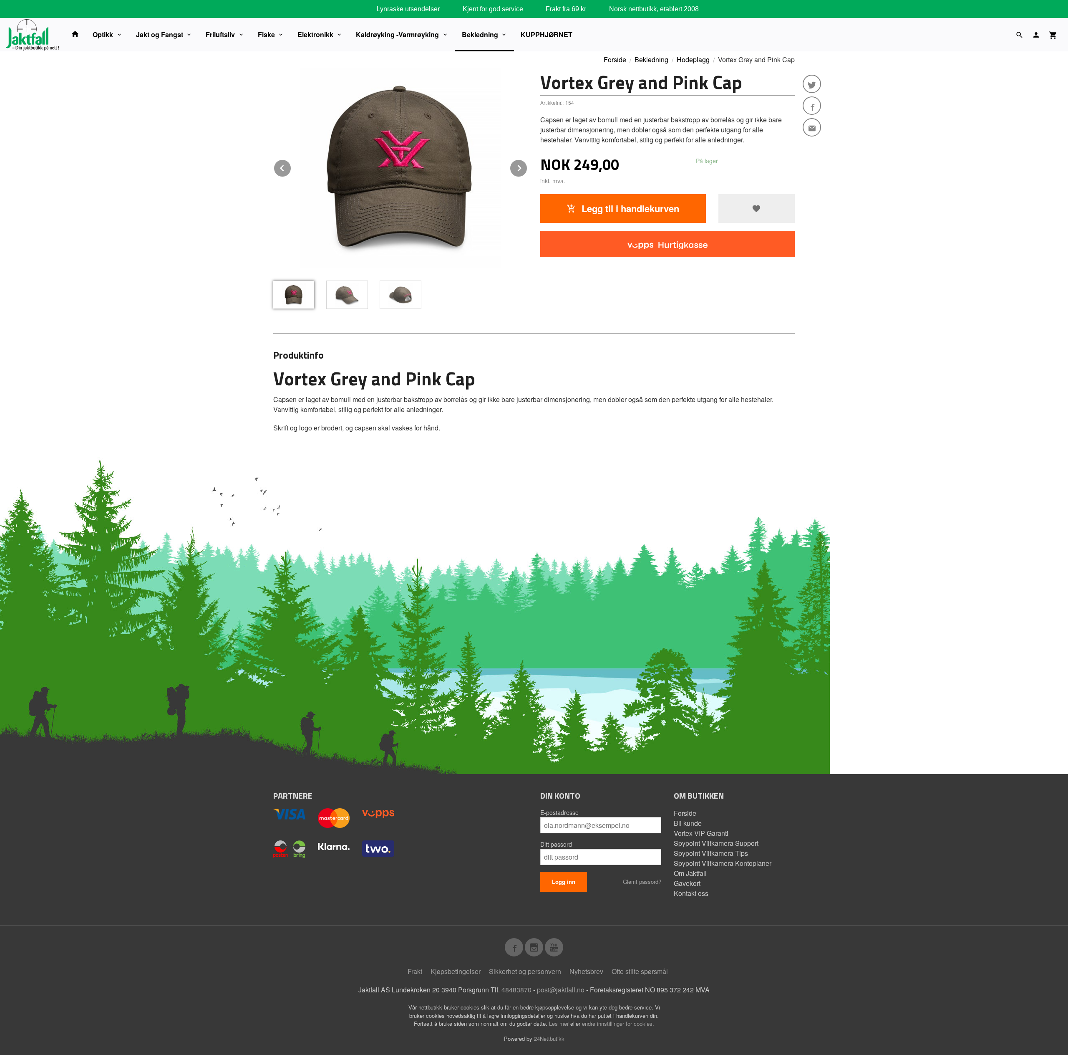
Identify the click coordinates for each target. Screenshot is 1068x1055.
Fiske (266, 34)
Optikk (103, 34)
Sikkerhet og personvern (525, 971)
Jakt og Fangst (159, 34)
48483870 (516, 989)
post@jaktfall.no (560, 989)
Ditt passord (556, 844)
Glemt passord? (642, 881)
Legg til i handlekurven (629, 208)
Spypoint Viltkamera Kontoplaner (722, 863)
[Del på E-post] (812, 127)
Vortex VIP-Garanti (701, 833)
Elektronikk (315, 34)
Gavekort (687, 883)
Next (527, 166)
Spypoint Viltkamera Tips (711, 853)
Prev (291, 166)
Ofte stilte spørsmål (640, 971)
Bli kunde (688, 823)
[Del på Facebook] (812, 105)
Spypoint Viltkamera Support (716, 843)
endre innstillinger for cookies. (618, 1023)
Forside (615, 59)
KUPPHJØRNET (546, 34)
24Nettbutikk (549, 1038)
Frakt (415, 971)
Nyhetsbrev (586, 971)
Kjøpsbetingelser (456, 971)
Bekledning (480, 34)
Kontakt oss (691, 893)
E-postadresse (559, 812)
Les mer (559, 1023)
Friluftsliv (220, 34)
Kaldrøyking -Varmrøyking (397, 34)
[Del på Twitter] (812, 84)
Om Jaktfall (690, 873)
